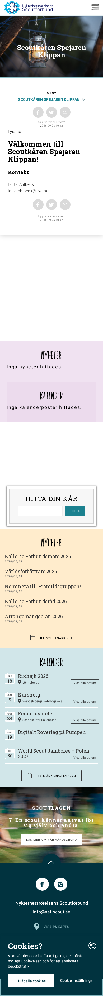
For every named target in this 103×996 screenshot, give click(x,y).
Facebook (42, 884)
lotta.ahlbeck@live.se (28, 190)
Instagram (60, 884)
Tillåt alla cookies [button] (31, 981)
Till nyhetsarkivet (55, 638)
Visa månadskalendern (55, 776)
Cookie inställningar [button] (77, 980)
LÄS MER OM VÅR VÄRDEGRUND (51, 840)
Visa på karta (56, 927)
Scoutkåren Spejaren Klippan (48, 99)
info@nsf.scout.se (51, 911)
